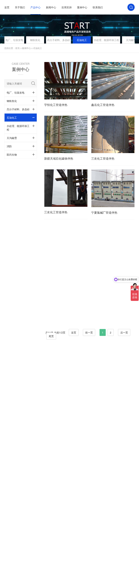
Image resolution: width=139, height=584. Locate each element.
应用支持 (67, 7)
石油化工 (82, 40)
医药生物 (12, 154)
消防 (9, 146)
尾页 (51, 336)
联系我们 (98, 7)
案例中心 (82, 7)
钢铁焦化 (35, 40)
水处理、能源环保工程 (106, 40)
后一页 (124, 332)
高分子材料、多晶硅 (58, 40)
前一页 (89, 332)
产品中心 (35, 7)
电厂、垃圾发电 (14, 40)
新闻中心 (51, 7)
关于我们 (20, 7)
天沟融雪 (12, 138)
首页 (6, 7)
